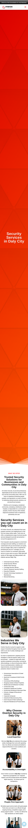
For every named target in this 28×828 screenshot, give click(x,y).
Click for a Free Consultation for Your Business (14, 2)
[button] (25, 7)
